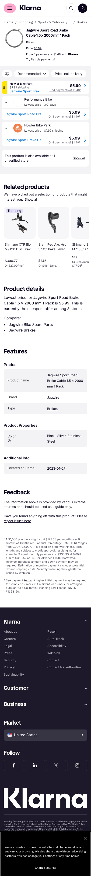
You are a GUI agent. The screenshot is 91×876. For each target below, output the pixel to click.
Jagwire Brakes (22, 330)
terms (28, 580)
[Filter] (7, 73)
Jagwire (53, 398)
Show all (31, 200)
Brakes (52, 409)
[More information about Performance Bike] (6, 102)
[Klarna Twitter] (56, 765)
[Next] (80, 236)
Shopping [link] (26, 22)
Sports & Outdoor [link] (51, 22)
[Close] (85, 838)
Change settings (45, 867)
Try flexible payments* (40, 59)
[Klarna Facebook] (14, 765)
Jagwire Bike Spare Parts (31, 324)
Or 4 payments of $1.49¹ (65, 90)
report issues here (17, 521)
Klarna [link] (8, 22)
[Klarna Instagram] (77, 765)
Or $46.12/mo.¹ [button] (48, 265)
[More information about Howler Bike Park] (6, 128)
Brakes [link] (82, 22)
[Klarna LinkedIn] (35, 765)
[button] (14, 38)
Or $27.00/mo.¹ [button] (14, 265)
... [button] (71, 22)
